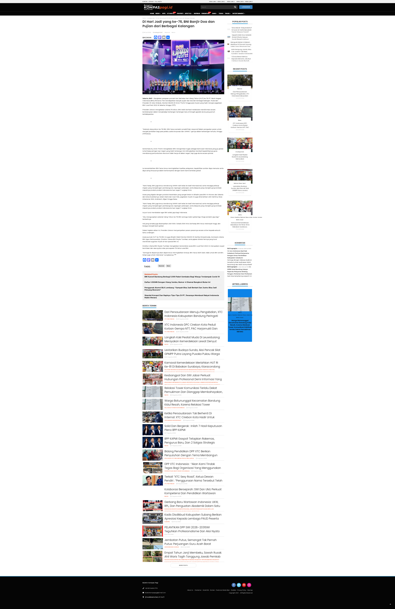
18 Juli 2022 (147, 32)
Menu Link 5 (249, 1)
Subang (167, 521)
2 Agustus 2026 (176, 496)
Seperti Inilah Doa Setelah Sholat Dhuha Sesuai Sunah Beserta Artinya (241, 37)
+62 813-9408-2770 (151, 588)
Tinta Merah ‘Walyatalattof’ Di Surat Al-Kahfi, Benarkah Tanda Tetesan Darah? (242, 30)
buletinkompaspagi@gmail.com (155, 592)
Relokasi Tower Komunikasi (174, 407)
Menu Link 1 (212, 1)
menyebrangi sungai (171, 547)
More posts (183, 565)
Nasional (167, 32)
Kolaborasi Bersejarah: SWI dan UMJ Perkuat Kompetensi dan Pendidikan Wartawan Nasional (193, 493)
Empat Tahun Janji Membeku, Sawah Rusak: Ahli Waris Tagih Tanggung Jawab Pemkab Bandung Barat (193, 556)
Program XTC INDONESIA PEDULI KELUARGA (179, 458)
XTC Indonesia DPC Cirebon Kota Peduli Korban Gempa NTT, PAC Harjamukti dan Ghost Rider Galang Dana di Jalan (191, 328)
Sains (214, 13)
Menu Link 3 (230, 1)
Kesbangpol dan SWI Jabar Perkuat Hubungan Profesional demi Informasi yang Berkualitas (193, 379)
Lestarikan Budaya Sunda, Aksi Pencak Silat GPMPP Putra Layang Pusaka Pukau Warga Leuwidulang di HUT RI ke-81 (192, 354)
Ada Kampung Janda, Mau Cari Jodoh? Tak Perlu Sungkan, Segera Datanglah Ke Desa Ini (242, 52)
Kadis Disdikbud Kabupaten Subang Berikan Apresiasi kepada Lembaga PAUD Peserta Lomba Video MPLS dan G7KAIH (193, 518)
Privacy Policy (241, 590)
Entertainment (238, 13)
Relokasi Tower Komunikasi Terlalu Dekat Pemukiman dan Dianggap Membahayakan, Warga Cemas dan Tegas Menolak (193, 392)
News (157, 13)
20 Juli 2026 (169, 534)
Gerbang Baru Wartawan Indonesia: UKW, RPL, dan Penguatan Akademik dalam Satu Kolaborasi (192, 506)
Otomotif (170, 13)
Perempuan (205, 13)
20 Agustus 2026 (183, 319)
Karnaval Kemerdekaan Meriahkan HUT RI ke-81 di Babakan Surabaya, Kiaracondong (192, 364)
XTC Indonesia (169, 319)
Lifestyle (188, 13)
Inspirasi (197, 13)
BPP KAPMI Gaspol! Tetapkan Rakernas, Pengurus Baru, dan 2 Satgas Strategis (189, 440)
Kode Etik (206, 590)
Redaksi (233, 590)
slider (250, 217)
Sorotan (255, 217)
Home (152, 13)
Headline (237, 217)
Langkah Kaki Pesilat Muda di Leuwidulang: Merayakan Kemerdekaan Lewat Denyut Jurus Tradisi (192, 341)
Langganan (246, 7)
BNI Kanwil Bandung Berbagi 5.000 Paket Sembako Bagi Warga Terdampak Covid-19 (182, 277)
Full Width (158, 1)
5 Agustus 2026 (202, 458)
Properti (180, 13)
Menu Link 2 (221, 1)
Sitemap (151, 1)
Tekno (221, 13)
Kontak (145, 1)
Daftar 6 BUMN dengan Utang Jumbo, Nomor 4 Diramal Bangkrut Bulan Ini (177, 282)
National (239, 88)
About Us (190, 590)
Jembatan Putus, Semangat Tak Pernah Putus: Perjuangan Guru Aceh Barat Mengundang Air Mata (190, 544)
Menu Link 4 (240, 1)
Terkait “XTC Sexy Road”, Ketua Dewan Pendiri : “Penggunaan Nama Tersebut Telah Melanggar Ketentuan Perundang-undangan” (193, 482)
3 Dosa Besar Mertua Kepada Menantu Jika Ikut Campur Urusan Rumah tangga (241, 60)
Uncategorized (157, 32)
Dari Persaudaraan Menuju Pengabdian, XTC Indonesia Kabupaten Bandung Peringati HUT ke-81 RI (193, 316)
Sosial (241, 219)
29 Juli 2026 (177, 521)
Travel (227, 13)
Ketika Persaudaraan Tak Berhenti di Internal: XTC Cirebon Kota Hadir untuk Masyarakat (189, 417)
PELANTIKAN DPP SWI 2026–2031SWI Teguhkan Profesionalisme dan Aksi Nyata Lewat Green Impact (192, 531)
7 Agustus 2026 (171, 433)
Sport (244, 183)
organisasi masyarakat (172, 420)
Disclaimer (198, 590)
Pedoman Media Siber (223, 590)
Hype (163, 13)
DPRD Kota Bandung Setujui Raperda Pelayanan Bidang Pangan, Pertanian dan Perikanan (239, 271)
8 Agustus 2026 (176, 395)
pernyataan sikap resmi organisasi (176, 471)
